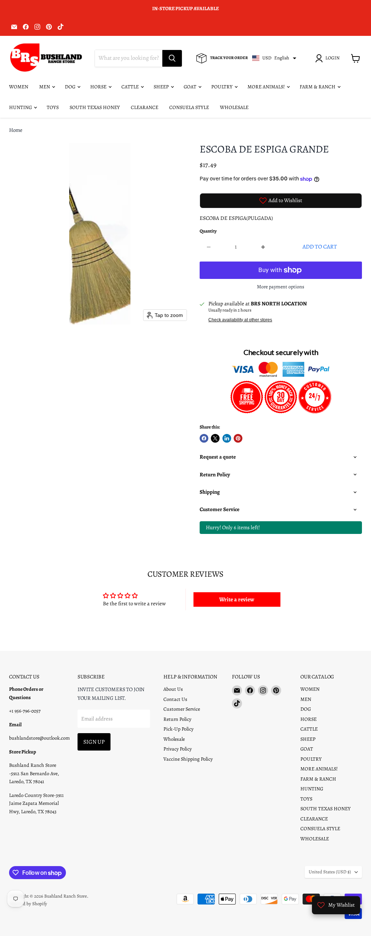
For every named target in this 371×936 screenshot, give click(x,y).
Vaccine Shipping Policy (188, 759)
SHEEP (162, 86)
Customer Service (181, 709)
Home (15, 130)
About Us (173, 689)
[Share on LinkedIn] (226, 438)
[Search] (172, 58)
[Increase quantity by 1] (263, 247)
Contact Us (175, 699)
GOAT (190, 86)
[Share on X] (215, 438)
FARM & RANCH (318, 86)
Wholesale (174, 739)
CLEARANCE (144, 107)
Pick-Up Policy (178, 729)
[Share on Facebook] (204, 438)
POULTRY (222, 86)
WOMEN (18, 86)
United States (330, 872)
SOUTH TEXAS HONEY (95, 107)
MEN (45, 86)
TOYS (53, 107)
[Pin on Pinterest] (238, 438)
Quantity (208, 231)
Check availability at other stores (240, 319)
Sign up (94, 741)
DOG (70, 86)
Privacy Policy (177, 748)
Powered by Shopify (28, 904)
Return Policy (177, 719)
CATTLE (130, 86)
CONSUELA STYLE (189, 107)
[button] (328, 58)
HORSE (99, 86)
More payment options (280, 287)
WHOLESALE (234, 107)
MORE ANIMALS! (266, 86)
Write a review (236, 599)
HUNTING (21, 107)
